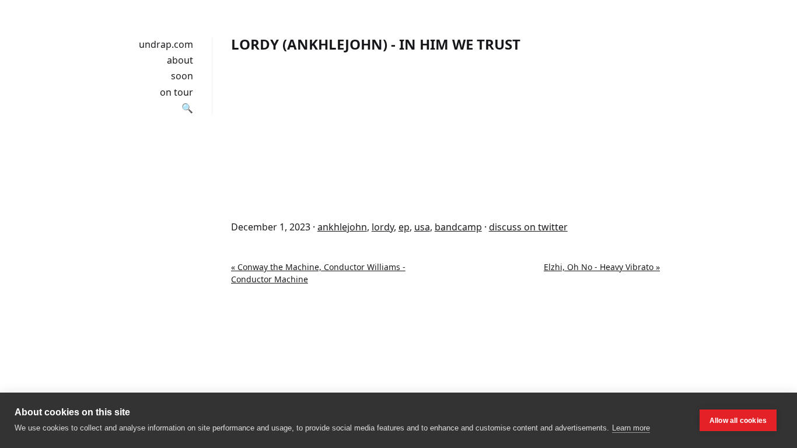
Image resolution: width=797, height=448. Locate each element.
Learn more (631, 428)
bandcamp (458, 226)
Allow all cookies (738, 420)
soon (182, 75)
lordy (383, 226)
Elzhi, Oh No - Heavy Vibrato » (602, 266)
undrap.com (166, 44)
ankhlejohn (342, 226)
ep (404, 226)
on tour (176, 92)
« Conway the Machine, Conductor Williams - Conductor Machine (318, 273)
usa (422, 226)
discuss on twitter (528, 226)
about (180, 60)
